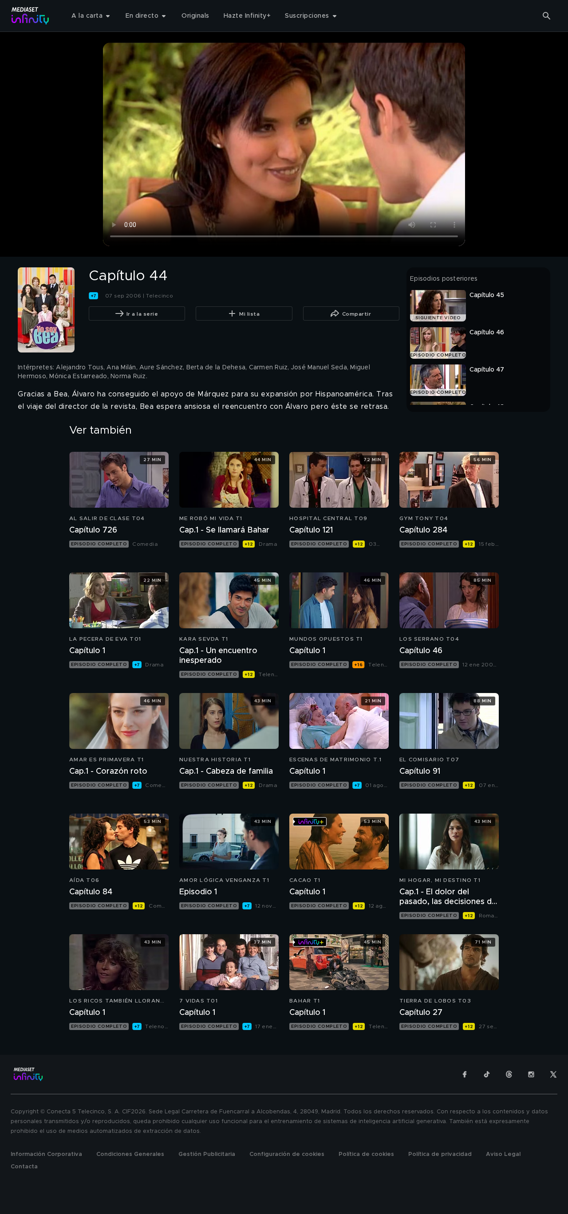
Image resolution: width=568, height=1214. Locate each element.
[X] (553, 1074)
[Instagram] (531, 1074)
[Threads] (509, 1074)
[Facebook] (465, 1074)
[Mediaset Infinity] (30, 16)
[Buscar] (546, 16)
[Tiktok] (487, 1074)
